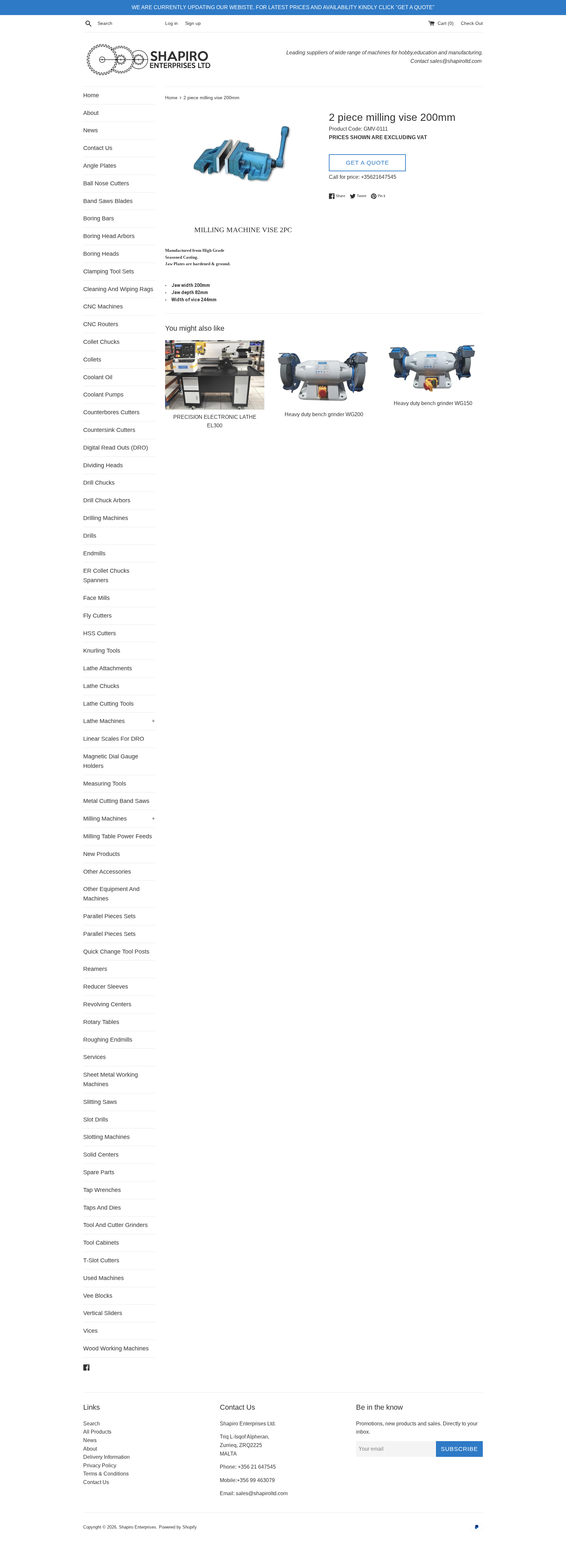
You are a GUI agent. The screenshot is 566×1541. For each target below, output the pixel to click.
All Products (97, 1432)
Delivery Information (106, 1457)
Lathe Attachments (107, 668)
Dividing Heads (103, 465)
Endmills (94, 553)
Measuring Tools (104, 783)
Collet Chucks (101, 342)
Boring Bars (98, 218)
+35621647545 (378, 177)
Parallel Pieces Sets (109, 916)
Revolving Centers (107, 1004)
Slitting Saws (100, 1102)
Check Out (472, 23)
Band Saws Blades (108, 201)
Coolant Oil (97, 377)
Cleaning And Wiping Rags (118, 289)
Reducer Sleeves (105, 986)
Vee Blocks (97, 1295)
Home (91, 95)
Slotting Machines (106, 1137)
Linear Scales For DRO (113, 738)
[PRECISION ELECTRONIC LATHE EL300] (214, 375)
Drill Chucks (99, 482)
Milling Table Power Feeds (117, 836)
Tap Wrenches (102, 1190)
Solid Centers (101, 1154)
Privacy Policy (99, 1465)
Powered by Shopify (178, 1527)
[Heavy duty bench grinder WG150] (433, 368)
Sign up (193, 23)
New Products (101, 854)
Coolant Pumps (103, 394)
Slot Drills (95, 1119)
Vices (90, 1330)
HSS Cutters (99, 633)
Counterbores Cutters (111, 412)
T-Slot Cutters (101, 1260)
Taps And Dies (102, 1207)
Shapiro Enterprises (137, 1527)
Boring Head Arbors (109, 236)
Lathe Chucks (101, 686)
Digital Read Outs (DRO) (115, 447)
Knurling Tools (101, 650)
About (91, 113)
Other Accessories (107, 871)
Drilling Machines (105, 518)
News (90, 130)
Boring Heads (101, 254)
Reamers (95, 969)
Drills (89, 535)
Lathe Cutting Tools (108, 703)
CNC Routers (100, 324)
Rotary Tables (101, 1022)
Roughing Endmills (107, 1039)
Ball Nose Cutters (106, 183)
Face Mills (96, 598)
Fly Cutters (97, 615)
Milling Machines (119, 818)
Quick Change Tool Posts (116, 951)
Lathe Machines (119, 721)
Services (94, 1057)
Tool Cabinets (101, 1242)
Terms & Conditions (106, 1473)
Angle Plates (99, 165)
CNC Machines (103, 306)
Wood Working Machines (116, 1348)
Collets (92, 359)
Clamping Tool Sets (108, 271)
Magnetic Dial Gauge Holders (110, 761)
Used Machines (103, 1278)
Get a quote (367, 162)
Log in (171, 23)
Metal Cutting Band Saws (116, 801)
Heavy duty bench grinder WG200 (324, 414)
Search (91, 1423)
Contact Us (97, 148)
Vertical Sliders (102, 1313)
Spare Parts (98, 1172)
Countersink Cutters (109, 430)
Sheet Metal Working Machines (110, 1079)
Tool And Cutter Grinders (115, 1225)
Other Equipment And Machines (111, 894)
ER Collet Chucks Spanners (106, 575)
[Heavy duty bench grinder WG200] (323, 373)
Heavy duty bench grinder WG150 (433, 403)
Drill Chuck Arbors (106, 500)
